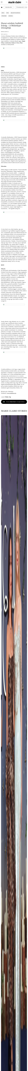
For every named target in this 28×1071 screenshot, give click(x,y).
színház (11, 15)
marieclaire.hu (5, 31)
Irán (7, 12)
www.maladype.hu (11, 393)
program (4, 15)
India (3, 12)
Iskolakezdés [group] (8, 7)
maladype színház (15, 12)
